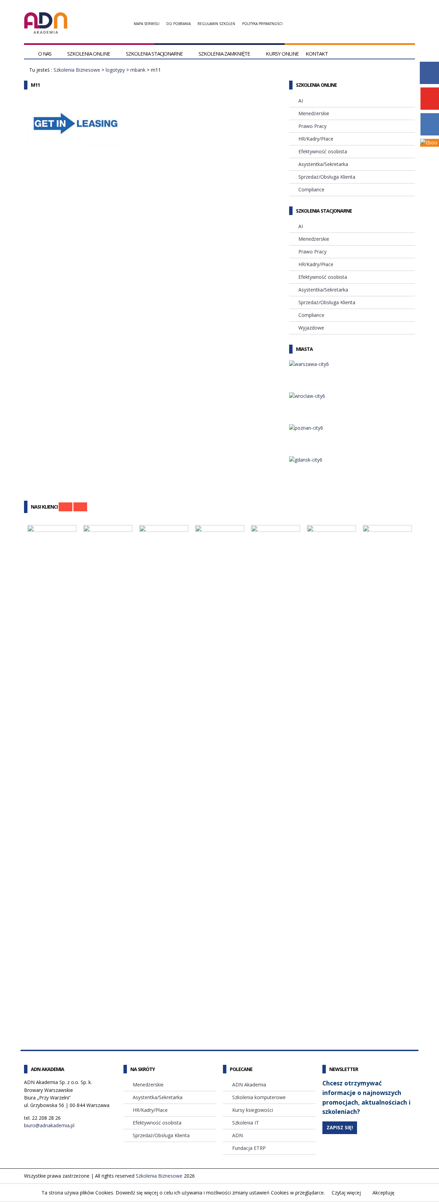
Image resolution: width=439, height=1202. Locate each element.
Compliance (311, 189)
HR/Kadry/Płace (315, 138)
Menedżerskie (313, 113)
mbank (137, 70)
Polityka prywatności (262, 23)
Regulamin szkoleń (216, 23)
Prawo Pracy (312, 126)
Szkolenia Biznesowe (77, 70)
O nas (44, 53)
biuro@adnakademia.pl (49, 1125)
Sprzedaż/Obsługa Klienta (326, 177)
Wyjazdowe (311, 327)
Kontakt (317, 53)
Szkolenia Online (88, 53)
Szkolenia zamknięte (224, 53)
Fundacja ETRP (249, 1148)
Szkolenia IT (245, 1122)
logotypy (115, 70)
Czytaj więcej (346, 1192)
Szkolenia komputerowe (259, 1097)
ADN (237, 1135)
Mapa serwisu (146, 23)
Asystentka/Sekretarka (323, 164)
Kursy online (282, 53)
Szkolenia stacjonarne (154, 53)
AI (300, 100)
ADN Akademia (249, 1084)
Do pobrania (178, 23)
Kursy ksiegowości (252, 1110)
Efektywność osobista (322, 151)
